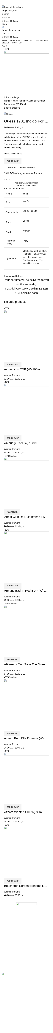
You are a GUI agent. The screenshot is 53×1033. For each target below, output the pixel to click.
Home (7, 101)
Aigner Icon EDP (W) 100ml (22, 369)
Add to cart (13, 161)
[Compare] (7, 358)
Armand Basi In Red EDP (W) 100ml (28, 590)
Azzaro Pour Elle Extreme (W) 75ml (27, 738)
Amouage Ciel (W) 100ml (20, 443)
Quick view (14, 358)
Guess (26, 221)
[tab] (26, 183)
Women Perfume (18, 101)
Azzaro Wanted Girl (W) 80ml (23, 812)
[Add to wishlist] (22, 358)
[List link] (26, 933)
